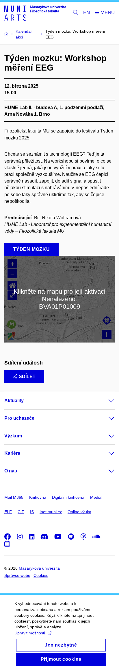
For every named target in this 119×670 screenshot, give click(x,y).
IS (32, 511)
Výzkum (13, 435)
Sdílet (27, 376)
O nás (10, 470)
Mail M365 (13, 497)
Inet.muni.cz (51, 511)
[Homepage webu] (35, 13)
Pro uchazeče (19, 418)
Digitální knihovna (68, 497)
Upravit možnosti (29, 633)
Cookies (41, 575)
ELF (8, 511)
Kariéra (12, 453)
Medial (96, 497)
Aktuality (14, 400)
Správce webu (17, 575)
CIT (21, 511)
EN (86, 12)
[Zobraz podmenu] (105, 400)
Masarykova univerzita (39, 568)
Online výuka (79, 511)
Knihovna (37, 497)
